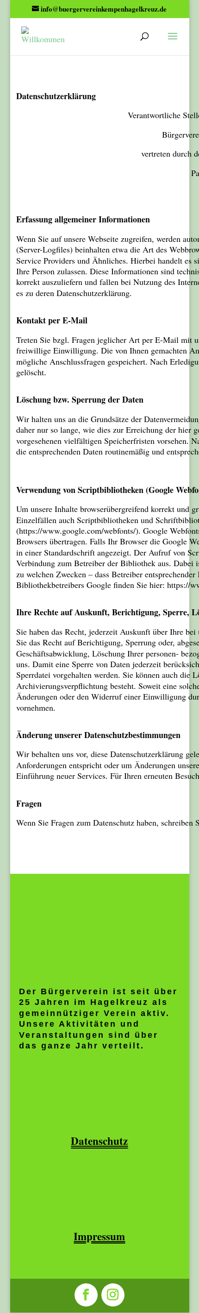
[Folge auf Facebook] (86, 1295)
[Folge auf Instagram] (112, 1295)
